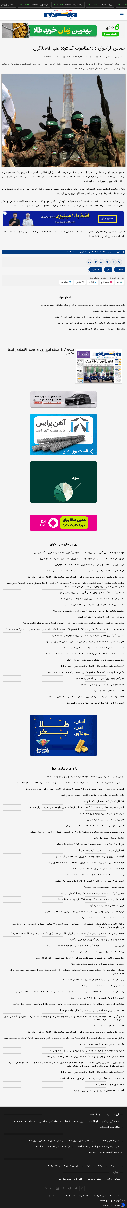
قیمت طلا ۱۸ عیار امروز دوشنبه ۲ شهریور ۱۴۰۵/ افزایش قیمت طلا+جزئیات (89, 881)
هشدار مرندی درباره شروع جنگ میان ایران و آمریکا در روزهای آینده (92, 598)
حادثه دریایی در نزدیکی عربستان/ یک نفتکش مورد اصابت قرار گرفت (92, 1078)
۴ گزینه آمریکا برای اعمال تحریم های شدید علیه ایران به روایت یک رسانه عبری (88, 635)
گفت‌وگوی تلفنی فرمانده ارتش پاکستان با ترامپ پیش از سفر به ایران (92, 666)
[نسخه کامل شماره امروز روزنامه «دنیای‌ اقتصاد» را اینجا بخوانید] (98, 366)
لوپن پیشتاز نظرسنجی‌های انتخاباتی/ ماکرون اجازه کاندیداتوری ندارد (92, 826)
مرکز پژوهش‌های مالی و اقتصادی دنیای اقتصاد (98, 1146)
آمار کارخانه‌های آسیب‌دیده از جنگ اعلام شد (104, 801)
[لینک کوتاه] (119, 262)
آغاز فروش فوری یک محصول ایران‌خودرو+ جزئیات (100, 850)
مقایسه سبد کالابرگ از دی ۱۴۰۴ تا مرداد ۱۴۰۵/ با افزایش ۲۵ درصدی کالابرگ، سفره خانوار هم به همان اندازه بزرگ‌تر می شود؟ (65, 629)
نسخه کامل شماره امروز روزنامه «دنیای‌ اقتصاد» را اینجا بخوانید (41, 351)
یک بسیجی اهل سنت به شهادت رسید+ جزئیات (102, 1044)
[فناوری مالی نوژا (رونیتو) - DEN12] (63, 735)
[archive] (45, 1188)
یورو (94, 4)
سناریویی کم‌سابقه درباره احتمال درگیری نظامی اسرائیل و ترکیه (95, 660)
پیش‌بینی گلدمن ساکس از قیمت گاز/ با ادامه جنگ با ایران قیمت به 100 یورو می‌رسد (84, 945)
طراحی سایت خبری (113, 1205)
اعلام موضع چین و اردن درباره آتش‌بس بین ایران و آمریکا (96, 939)
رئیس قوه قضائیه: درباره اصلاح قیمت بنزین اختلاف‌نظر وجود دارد (93, 979)
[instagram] (82, 1188)
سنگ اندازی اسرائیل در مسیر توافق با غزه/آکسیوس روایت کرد (97, 329)
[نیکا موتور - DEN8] (63, 399)
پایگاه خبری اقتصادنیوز (109, 1127)
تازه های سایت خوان (63, 768)
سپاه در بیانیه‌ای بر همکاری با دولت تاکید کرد (103, 918)
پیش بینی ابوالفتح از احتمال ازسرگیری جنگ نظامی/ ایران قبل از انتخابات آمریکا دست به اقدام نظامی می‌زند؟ (73, 623)
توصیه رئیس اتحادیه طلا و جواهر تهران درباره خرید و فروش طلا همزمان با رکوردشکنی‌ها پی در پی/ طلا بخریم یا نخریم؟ (67, 933)
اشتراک (89, 1165)
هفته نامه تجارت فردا (23, 1121)
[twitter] (107, 262)
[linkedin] (101, 262)
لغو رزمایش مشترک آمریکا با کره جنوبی (105, 819)
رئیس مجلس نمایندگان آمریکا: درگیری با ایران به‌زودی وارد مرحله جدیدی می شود (86, 672)
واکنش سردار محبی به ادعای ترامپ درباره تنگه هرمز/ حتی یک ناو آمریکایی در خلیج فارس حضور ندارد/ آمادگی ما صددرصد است (64, 1038)
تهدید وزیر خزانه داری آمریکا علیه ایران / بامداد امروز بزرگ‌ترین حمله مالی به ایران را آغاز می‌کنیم (79, 552)
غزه (107, 269)
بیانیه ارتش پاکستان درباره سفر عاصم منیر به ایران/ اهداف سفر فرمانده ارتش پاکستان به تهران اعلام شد (76, 577)
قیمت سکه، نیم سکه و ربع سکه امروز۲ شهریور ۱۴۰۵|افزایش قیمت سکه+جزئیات (86, 862)
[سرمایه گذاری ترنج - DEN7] (63, 30)
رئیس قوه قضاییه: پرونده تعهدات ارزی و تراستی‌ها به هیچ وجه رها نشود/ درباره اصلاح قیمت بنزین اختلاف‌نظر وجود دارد (67, 992)
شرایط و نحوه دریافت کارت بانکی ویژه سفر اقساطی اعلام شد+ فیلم (93, 648)
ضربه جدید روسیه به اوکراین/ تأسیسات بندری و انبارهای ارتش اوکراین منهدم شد (87, 1050)
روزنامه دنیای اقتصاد (73, 1121)
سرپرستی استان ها (71, 1165)
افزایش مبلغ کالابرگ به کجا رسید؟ (108, 690)
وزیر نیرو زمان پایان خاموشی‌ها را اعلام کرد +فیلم (101, 617)
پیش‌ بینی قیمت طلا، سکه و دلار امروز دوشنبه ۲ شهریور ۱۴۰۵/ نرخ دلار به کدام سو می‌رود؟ (81, 558)
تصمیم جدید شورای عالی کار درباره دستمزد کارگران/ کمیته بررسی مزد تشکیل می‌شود (85, 654)
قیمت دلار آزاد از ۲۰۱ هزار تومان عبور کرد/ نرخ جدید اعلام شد (95, 703)
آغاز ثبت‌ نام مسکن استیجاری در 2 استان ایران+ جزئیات (98, 1090)
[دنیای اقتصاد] (60, 15)
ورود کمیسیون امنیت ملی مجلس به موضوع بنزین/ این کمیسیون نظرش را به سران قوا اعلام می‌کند (77, 832)
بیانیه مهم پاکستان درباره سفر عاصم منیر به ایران (101, 986)
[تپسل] (5, 213)
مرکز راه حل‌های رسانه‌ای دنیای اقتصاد (53, 1146)
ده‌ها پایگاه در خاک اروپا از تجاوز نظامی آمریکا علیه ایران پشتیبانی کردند (90, 592)
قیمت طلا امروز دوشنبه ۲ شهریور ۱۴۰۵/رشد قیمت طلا (98, 868)
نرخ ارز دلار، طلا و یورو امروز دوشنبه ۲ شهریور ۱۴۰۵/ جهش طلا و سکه (90, 844)
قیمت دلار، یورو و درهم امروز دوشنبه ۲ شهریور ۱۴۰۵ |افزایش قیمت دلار (90, 856)
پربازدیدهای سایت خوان (63, 544)
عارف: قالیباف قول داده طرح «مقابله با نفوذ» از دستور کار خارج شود (92, 795)
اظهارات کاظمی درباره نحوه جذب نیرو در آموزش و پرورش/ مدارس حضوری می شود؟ (84, 641)
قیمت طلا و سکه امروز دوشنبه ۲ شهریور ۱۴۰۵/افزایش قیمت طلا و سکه (90, 899)
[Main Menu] (121, 14)
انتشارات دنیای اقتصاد (110, 1140)
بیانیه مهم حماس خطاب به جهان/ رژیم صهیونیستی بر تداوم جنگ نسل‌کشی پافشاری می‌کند (83, 305)
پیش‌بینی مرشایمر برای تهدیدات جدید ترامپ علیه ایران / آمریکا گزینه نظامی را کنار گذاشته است (80, 958)
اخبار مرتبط (63, 297)
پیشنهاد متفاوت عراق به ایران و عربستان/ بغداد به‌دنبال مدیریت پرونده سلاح (88, 611)
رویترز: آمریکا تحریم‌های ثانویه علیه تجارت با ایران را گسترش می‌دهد (92, 893)
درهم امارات (61, 4)
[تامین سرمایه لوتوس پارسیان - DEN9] (63, 482)
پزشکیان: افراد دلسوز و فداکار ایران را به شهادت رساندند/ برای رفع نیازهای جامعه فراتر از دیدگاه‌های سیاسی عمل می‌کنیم (68, 1004)
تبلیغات (101, 1165)
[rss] (63, 1188)
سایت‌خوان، (112, 251)
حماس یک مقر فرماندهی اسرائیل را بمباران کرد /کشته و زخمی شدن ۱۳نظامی (89, 317)
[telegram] (95, 262)
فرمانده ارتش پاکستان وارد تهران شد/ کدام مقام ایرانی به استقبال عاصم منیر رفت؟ (85, 571)
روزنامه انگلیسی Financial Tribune (104, 1152)
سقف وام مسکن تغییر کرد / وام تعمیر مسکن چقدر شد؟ (97, 964)
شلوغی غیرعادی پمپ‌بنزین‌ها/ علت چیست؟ (104, 887)
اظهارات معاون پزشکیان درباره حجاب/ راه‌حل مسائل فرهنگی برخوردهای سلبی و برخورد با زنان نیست (77, 807)
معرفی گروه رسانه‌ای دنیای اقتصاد (104, 1121)
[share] (57, 1188)
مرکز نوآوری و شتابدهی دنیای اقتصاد (43, 1140)
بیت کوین (27, 4)
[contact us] (51, 1188)
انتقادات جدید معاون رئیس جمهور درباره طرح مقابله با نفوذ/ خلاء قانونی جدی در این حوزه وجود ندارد (75, 789)
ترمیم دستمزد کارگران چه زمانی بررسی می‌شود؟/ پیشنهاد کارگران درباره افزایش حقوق (84, 911)
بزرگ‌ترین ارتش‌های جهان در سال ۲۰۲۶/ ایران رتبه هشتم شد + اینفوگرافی (89, 564)
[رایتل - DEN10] (63, 523)
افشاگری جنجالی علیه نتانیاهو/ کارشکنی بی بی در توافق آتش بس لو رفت (91, 323)
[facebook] (113, 262)
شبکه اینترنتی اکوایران (48, 1121)
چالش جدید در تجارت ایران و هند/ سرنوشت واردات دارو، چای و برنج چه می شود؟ (85, 776)
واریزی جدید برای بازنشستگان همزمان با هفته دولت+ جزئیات (95, 875)
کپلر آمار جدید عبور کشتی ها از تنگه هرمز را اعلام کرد (99, 678)
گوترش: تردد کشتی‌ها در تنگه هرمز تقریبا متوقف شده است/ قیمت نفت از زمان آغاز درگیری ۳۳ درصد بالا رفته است (70, 783)
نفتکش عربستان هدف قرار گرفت (109, 838)
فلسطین (95, 269)
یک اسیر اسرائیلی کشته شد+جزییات (109, 311)
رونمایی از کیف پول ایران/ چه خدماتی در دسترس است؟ (97, 952)
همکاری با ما (51, 1165)
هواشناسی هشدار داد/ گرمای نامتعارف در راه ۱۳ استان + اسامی (94, 605)
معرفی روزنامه (113, 1179)
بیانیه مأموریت (94, 1179)
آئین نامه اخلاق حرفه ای (70, 1179)
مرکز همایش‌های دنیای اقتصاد (80, 1140)
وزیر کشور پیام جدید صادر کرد (110, 1084)
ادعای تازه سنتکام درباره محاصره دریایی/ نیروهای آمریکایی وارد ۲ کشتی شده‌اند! (86, 697)
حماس (120, 269)
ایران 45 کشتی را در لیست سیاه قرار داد (105, 905)
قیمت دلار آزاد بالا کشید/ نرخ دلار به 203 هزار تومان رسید (97, 998)
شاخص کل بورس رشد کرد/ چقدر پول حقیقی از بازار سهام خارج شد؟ (92, 1010)
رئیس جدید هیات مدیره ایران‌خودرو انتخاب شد (102, 813)
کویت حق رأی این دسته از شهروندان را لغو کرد (102, 684)
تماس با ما (115, 1165)
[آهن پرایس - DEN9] (63, 434)
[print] (89, 262)
